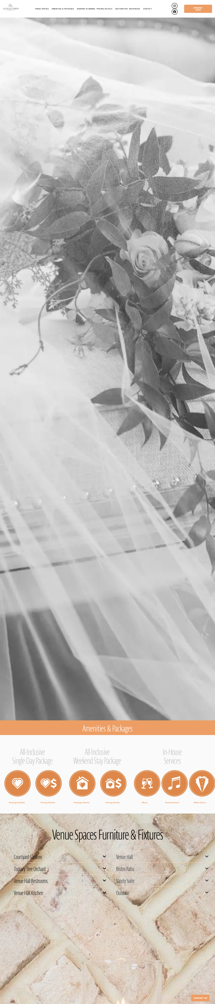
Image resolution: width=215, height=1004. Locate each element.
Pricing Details (104, 9)
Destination (121, 9)
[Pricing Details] (48, 783)
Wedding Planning (86, 9)
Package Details (17, 802)
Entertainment (172, 802)
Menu (145, 802)
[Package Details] (17, 783)
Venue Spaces (42, 9)
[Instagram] (175, 6)
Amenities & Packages (63, 9)
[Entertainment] (174, 783)
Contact (147, 9)
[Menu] (147, 783)
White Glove (200, 802)
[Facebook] (175, 12)
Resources (134, 9)
